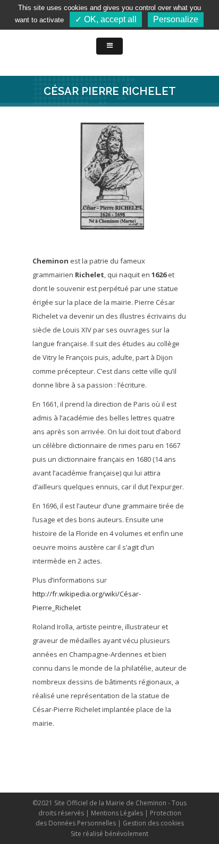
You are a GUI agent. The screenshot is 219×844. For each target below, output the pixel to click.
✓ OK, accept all (106, 19)
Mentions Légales (117, 812)
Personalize (175, 19)
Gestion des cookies (153, 823)
